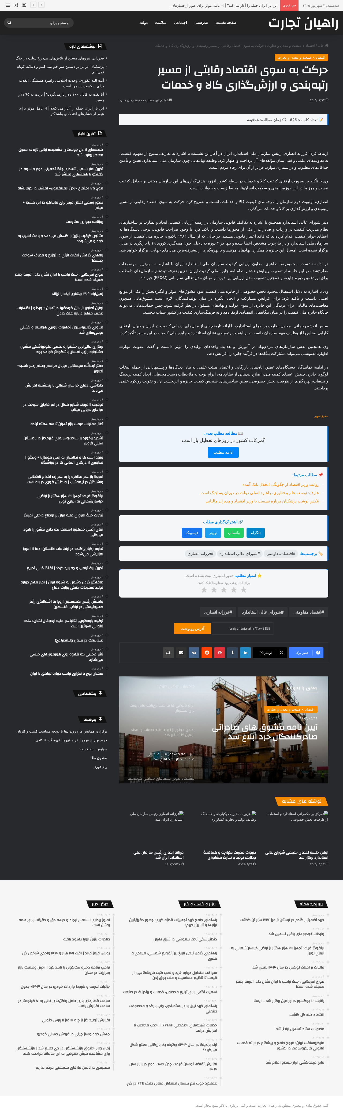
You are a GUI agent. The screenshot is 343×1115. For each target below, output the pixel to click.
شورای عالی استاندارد (261, 612)
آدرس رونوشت (192, 628)
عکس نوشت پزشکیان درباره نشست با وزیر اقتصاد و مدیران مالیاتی (262, 501)
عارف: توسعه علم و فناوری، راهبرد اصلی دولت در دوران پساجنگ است (259, 492)
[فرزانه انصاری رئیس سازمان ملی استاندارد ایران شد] (151, 829)
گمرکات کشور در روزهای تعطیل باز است (223, 440)
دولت (143, 23)
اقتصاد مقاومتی (307, 612)
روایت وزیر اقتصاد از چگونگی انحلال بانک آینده (281, 484)
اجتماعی (180, 23)
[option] (223, 729)
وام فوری (100, 766)
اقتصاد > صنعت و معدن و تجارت (291, 45)
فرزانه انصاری (216, 612)
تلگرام (256, 532)
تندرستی (201, 23)
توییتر (213, 532)
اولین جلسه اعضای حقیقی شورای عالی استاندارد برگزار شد (296, 855)
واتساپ (234, 532)
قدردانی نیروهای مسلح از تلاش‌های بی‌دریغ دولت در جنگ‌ (60, 58)
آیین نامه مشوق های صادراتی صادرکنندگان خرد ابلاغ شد (265, 732)
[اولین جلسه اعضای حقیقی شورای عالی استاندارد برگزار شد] (296, 829)
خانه (321, 45)
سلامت (160, 23)
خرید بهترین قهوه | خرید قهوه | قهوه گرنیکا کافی (71, 740)
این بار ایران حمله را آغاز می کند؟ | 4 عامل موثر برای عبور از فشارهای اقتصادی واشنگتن (211, 5)
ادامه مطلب (223, 452)
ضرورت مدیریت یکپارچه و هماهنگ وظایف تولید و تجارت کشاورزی (229, 855)
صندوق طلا (99, 758)
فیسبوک (192, 532)
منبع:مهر (321, 415)
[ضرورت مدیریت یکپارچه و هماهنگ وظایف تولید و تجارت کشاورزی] (224, 829)
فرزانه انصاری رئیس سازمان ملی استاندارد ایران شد (158, 855)
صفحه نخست (226, 23)
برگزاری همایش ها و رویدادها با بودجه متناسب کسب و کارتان (61, 731)
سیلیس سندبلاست (93, 749)
